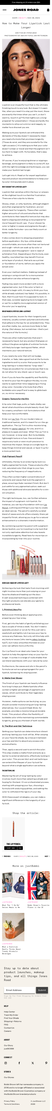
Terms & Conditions (12, 1104)
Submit (42, 990)
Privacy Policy (9, 1101)
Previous (6, 856)
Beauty (22, 18)
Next (47, 856)
